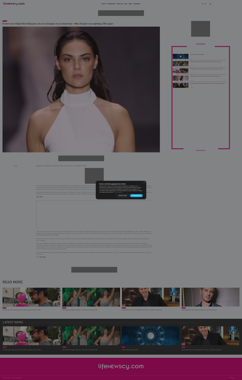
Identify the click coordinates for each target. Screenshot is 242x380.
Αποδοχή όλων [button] (136, 195)
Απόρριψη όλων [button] (123, 195)
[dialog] (121, 190)
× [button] (144, 182)
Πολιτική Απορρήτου (117, 192)
